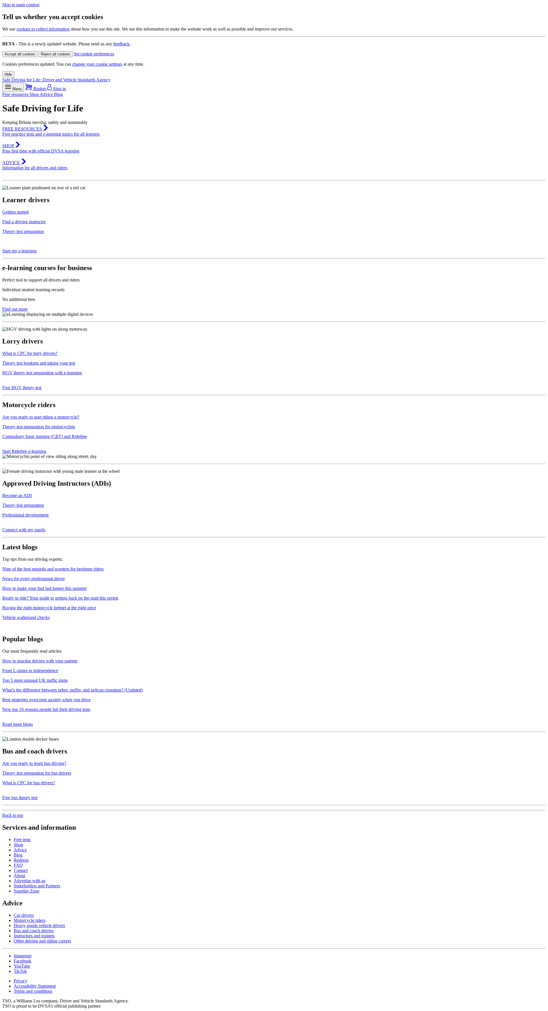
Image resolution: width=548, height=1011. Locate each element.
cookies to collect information (43, 29)
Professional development (25, 514)
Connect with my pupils (23, 529)
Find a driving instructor (24, 221)
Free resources (15, 94)
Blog (58, 94)
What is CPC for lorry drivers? (29, 353)
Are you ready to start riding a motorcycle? (40, 417)
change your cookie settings (97, 64)
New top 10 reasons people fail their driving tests (46, 709)
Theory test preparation (23, 231)
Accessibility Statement (35, 986)
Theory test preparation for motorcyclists (38, 426)
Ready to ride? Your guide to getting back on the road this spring (60, 598)
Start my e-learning (19, 250)
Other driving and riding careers (42, 940)
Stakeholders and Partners (37, 885)
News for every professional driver (33, 578)
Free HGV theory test (21, 387)
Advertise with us (29, 880)
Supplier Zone (26, 891)
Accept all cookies (20, 54)
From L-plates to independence (30, 670)
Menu (16, 89)
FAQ (18, 865)
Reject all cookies (55, 54)
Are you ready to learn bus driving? (34, 763)
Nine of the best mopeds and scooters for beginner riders (53, 568)
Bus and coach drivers (34, 930)
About (19, 875)
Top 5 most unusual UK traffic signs (35, 680)
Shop (34, 94)
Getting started (15, 212)
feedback (121, 43)
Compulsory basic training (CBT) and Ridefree (44, 436)
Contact (21, 870)
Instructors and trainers (34, 935)
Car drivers (24, 915)
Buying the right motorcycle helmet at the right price (49, 607)
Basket (39, 88)
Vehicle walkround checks (26, 617)
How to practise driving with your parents (39, 660)
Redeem (21, 860)
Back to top (12, 815)
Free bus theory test (19, 797)
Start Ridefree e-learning (24, 451)
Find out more (15, 309)
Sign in (59, 88)
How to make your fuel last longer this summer (44, 588)
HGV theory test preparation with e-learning (42, 372)
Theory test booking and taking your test (38, 363)
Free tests (22, 839)
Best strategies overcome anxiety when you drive (46, 699)
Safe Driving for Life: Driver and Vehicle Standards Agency (56, 79)
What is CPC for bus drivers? (28, 782)
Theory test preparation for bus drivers (36, 773)
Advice (47, 94)
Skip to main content (20, 4)
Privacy (20, 980)
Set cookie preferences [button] (94, 53)
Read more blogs (17, 724)
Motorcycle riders (29, 920)
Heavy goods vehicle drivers (39, 925)
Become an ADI (17, 495)
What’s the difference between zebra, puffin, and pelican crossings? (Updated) (72, 690)
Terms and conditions (33, 991)
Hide (8, 74)
